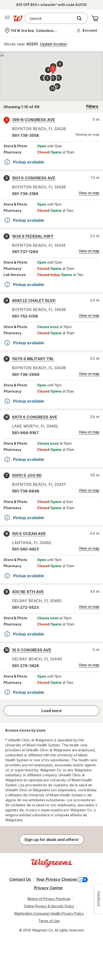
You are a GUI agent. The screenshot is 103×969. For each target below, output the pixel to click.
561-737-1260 (25, 251)
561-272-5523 (25, 607)
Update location (53, 44)
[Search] (82, 18)
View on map (89, 193)
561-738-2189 (25, 193)
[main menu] (7, 18)
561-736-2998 (26, 374)
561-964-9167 (25, 432)
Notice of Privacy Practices (49, 899)
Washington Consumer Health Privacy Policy (49, 913)
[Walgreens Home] (17, 18)
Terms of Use (49, 921)
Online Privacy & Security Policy (49, 906)
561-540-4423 (25, 549)
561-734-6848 (25, 491)
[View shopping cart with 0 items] (94, 18)
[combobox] (50, 18)
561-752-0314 (25, 316)
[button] (87, 30)
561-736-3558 (25, 135)
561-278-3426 (25, 665)
